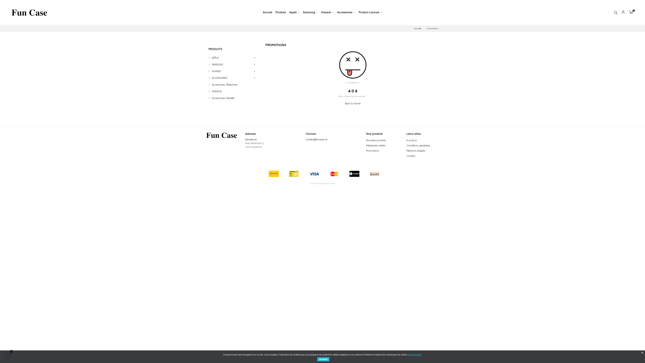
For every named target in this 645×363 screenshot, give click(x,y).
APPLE (215, 57)
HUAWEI (216, 71)
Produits (215, 49)
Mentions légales (415, 150)
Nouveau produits (376, 140)
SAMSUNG (217, 64)
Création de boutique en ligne (322, 183)
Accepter (323, 359)
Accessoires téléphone (224, 84)
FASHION (217, 91)
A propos (411, 140)
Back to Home (352, 103)
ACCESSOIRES (219, 78)
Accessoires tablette (223, 98)
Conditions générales (418, 145)
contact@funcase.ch (317, 139)
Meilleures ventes (375, 145)
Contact (410, 156)
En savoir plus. (415, 355)
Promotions (372, 150)
